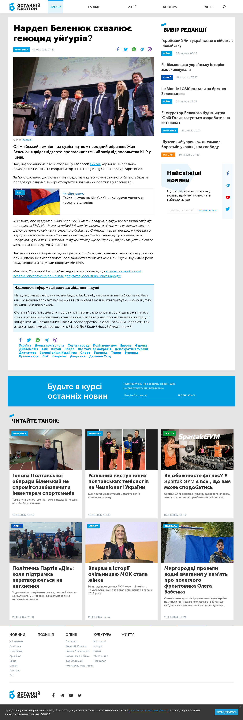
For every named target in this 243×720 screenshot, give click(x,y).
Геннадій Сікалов (76, 646)
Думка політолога (49, 345)
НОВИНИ (55, 6)
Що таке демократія (94, 349)
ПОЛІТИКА (21, 49)
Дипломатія (28, 349)
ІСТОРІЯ (168, 154)
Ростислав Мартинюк (79, 665)
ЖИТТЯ (208, 6)
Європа (141, 345)
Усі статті (100, 641)
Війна (12, 661)
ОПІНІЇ (132, 6)
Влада (69, 349)
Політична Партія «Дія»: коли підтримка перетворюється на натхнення (43, 577)
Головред (71, 641)
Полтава (95, 433)
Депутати (77, 356)
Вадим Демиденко (77, 651)
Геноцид (100, 352)
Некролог (100, 661)
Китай (56, 349)
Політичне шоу (105, 345)
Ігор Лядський (74, 661)
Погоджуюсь (226, 712)
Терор (116, 352)
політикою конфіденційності (149, 710)
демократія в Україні (131, 349)
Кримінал (15, 656)
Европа (126, 345)
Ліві (45, 356)
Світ (12, 675)
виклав (95, 164)
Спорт (85, 352)
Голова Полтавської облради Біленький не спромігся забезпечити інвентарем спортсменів (43, 484)
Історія (98, 646)
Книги (97, 651)
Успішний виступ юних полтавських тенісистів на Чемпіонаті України (118, 481)
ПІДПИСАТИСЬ (207, 210)
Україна (25, 345)
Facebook (26, 139)
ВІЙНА (166, 53)
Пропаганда (29, 356)
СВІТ (20, 192)
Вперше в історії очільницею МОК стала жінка (118, 574)
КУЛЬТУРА (170, 6)
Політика (19, 433)
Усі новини (16, 641)
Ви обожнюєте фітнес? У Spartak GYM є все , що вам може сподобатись (197, 481)
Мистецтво (101, 656)
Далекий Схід (100, 356)
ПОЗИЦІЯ (94, 6)
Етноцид (131, 352)
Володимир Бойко (77, 656)
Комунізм (59, 356)
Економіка (16, 651)
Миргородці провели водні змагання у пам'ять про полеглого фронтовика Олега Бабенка (196, 580)
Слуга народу (78, 345)
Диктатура (27, 352)
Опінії (17, 526)
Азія (45, 349)
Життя (169, 433)
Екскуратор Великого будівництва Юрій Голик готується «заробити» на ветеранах (195, 118)
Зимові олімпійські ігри (58, 352)
